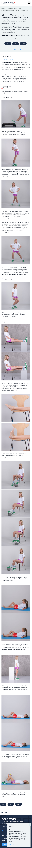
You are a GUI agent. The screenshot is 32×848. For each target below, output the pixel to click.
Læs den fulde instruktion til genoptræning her (13, 60)
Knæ (20, 8)
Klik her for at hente (14, 844)
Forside (3, 8)
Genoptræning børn (12, 8)
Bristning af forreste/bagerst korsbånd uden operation (14, 10)
